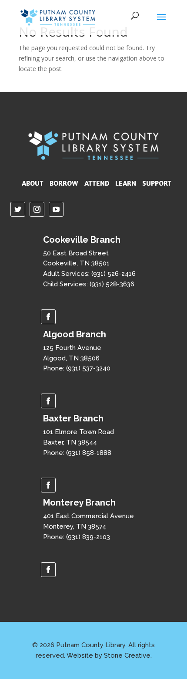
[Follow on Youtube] (56, 209)
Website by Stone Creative (108, 655)
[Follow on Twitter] (17, 209)
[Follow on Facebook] (48, 316)
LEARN (125, 183)
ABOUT (32, 183)
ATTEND (96, 183)
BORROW (64, 183)
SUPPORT (156, 183)
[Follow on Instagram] (37, 209)
